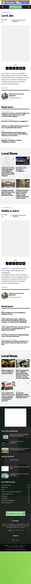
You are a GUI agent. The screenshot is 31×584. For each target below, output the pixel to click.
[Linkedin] (17, 68)
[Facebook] (7, 68)
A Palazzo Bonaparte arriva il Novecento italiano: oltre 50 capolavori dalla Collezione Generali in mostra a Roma (14, 134)
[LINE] (23, 68)
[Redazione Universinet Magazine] (4, 97)
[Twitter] (10, 68)
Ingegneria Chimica (14, 459)
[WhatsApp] (13, 68)
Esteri (2, 124)
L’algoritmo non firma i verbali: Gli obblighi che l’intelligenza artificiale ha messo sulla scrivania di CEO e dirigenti (15, 115)
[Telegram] (20, 68)
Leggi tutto (4, 88)
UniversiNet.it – (6, 73)
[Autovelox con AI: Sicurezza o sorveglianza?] (23, 161)
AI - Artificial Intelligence (7, 111)
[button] (2, 7)
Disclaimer (6, 545)
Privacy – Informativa (14, 545)
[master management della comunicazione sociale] (5, 468)
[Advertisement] (15, 418)
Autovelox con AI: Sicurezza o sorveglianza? (14, 121)
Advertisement (23, 545)
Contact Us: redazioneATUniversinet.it (15, 547)
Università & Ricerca (6, 12)
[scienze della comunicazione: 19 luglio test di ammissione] (5, 475)
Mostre (3, 130)
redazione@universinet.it (18, 530)
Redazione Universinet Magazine (19, 20)
